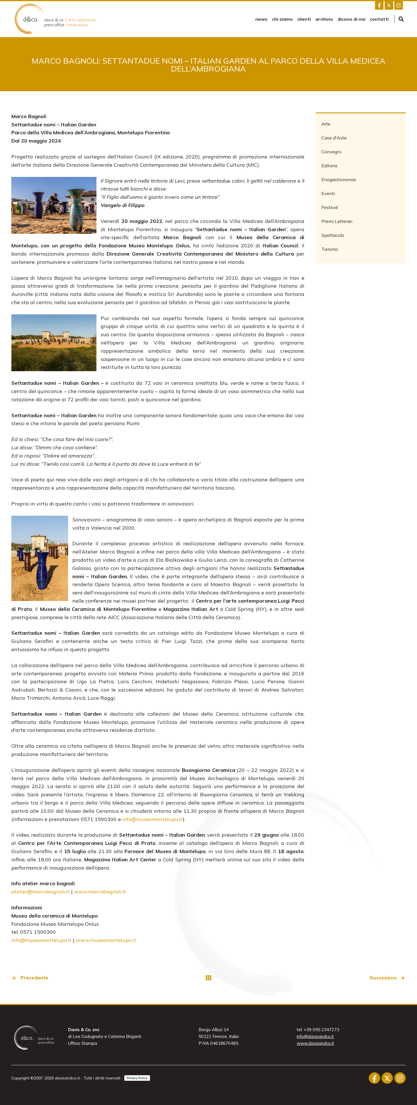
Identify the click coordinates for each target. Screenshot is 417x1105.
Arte (325, 124)
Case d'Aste (334, 138)
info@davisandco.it (315, 1036)
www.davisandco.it (315, 1043)
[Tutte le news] (208, 977)
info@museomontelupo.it (152, 819)
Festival (329, 207)
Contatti (379, 19)
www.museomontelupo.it (106, 940)
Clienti (304, 19)
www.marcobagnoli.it (100, 891)
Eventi (328, 193)
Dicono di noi (351, 19)
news (261, 19)
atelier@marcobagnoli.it (40, 891)
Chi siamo (282, 19)
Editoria (329, 165)
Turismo (329, 249)
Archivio (324, 19)
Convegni (331, 151)
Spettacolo (332, 235)
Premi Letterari (336, 221)
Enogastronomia (338, 179)
